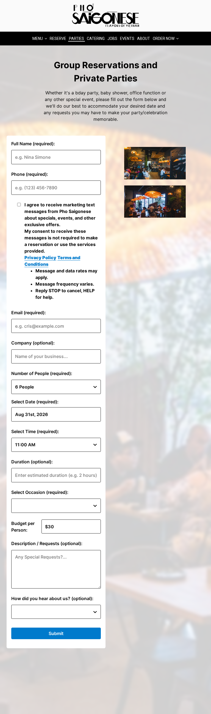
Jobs (112, 38)
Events (127, 38)
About (143, 38)
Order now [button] (164, 38)
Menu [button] (38, 38)
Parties (76, 38)
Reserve (58, 38)
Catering (96, 38)
